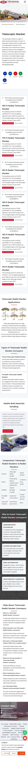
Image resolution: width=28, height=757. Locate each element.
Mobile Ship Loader (15, 724)
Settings (6, 753)
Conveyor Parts (15, 737)
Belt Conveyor (15, 734)
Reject (14, 753)
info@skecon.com (7, 711)
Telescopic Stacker (7, 24)
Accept (22, 753)
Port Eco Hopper (20, 730)
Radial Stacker (20, 24)
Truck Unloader (8, 730)
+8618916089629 (8, 708)
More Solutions (7, 431)
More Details (19, 123)
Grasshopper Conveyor (9, 732)
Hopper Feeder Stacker (18, 728)
